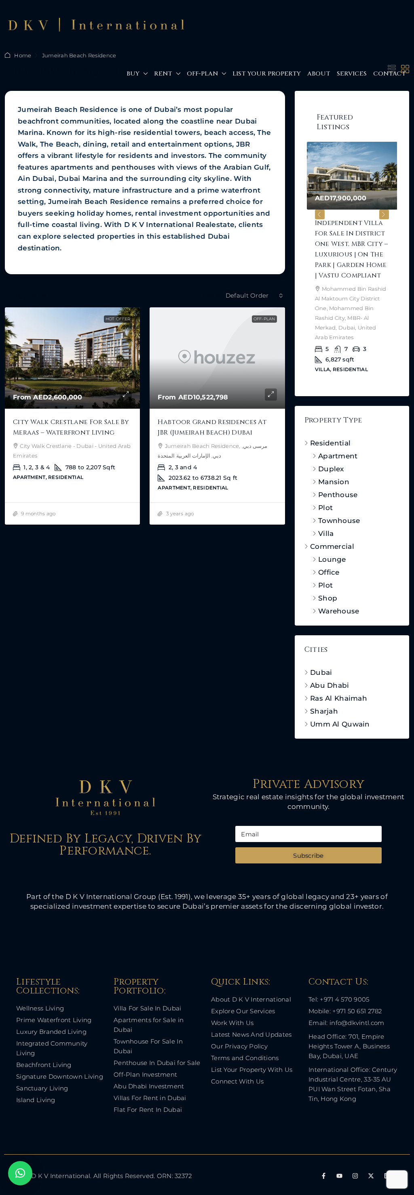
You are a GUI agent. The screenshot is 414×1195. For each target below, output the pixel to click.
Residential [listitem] (330, 428)
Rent (163, 73)
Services (352, 73)
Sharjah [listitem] (324, 696)
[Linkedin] (387, 1161)
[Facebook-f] (324, 1161)
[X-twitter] (371, 1161)
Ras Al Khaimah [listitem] (338, 683)
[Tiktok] (403, 1161)
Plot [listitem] (325, 493)
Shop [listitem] (327, 583)
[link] (72, 358)
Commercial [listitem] (332, 531)
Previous (320, 210)
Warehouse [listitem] (338, 596)
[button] (20, 1173)
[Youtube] (339, 1161)
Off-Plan (202, 73)
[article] (318, 263)
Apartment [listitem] (338, 441)
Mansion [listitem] (333, 467)
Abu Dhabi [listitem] (329, 670)
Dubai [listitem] (321, 657)
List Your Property (266, 73)
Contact (389, 73)
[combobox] (254, 295)
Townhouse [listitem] (339, 506)
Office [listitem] (329, 557)
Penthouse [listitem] (338, 480)
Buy (133, 73)
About (318, 73)
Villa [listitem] (326, 519)
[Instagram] (355, 1161)
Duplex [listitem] (331, 454)
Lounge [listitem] (332, 544)
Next (384, 210)
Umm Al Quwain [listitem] (340, 709)
